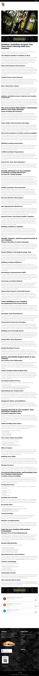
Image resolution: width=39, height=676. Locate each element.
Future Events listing (6, 508)
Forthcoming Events (19, 39)
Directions (22, 637)
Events (22, 639)
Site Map (22, 642)
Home (22, 633)
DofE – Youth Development (25, 634)
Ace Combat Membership (7, 509)
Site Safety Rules (5, 511)
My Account (23, 636)
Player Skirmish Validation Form (19, 388)
